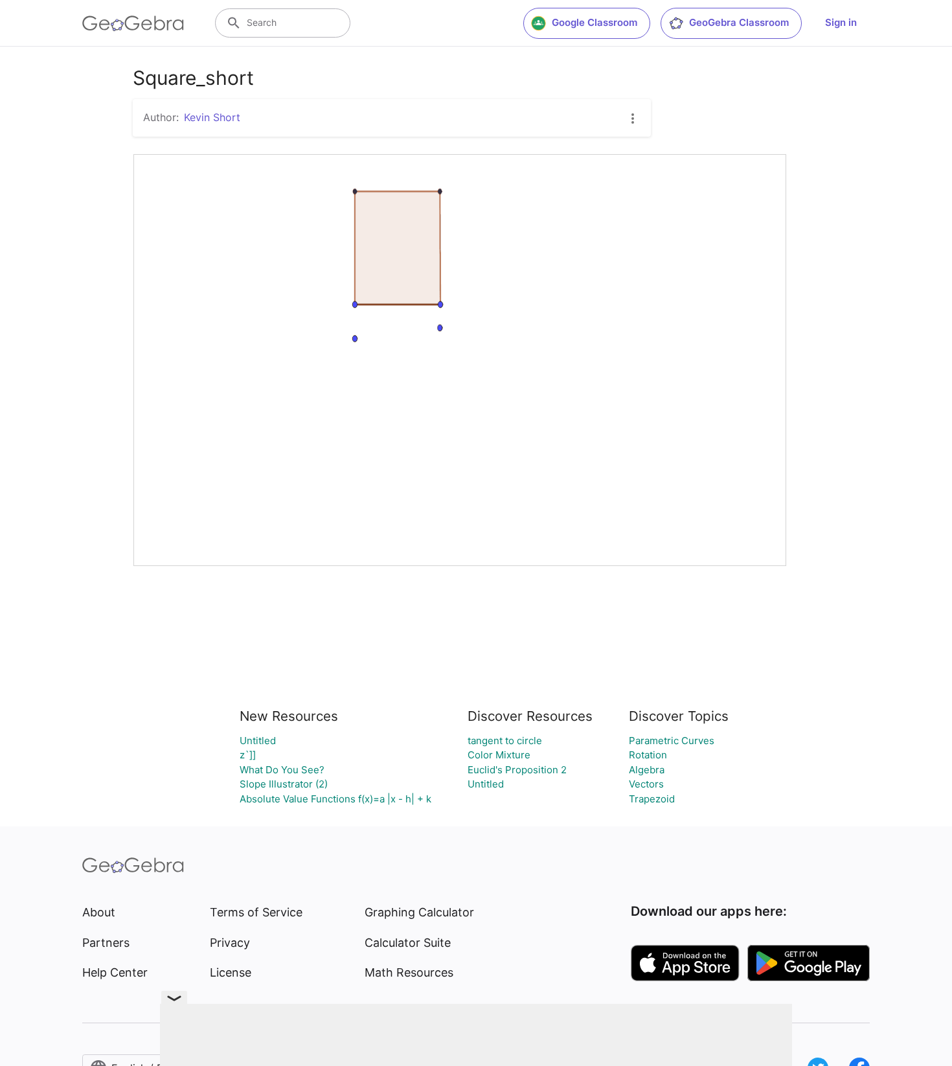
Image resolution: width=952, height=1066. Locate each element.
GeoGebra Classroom (739, 22)
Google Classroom (594, 22)
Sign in (841, 22)
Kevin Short (212, 117)
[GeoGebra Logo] (133, 23)
